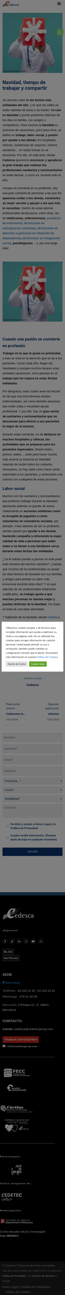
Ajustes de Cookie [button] (17, 664)
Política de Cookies (47, 657)
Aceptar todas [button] (38, 664)
